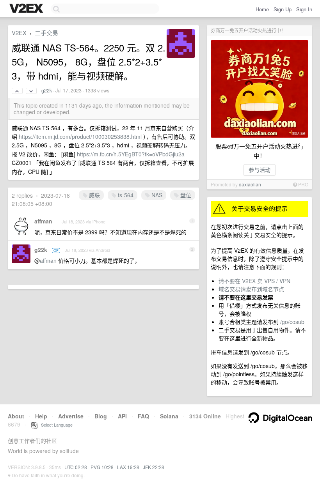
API (122, 416)
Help (41, 416)
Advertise (71, 416)
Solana (169, 416)
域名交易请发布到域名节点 (251, 289)
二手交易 (46, 32)
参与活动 (259, 170)
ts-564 (124, 195)
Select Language (55, 424)
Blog (100, 416)
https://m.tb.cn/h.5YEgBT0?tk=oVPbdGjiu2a (131, 154)
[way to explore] (27, 9)
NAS (156, 195)
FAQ (143, 416)
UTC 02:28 (75, 467)
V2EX (19, 32)
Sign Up (283, 9)
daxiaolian (250, 184)
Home (262, 9)
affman (43, 221)
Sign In (304, 9)
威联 (93, 195)
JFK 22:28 (153, 467)
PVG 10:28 (102, 467)
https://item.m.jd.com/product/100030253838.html (80, 136)
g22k (46, 90)
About (16, 416)
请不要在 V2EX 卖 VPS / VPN (254, 281)
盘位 (185, 195)
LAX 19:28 (128, 467)
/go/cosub (292, 322)
